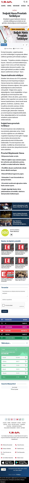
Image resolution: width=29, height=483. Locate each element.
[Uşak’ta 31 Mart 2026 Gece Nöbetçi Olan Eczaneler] (7, 274)
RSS (4, 469)
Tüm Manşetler (21, 452)
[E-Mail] (11, 235)
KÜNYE (18, 427)
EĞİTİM (5, 424)
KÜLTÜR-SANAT (15, 424)
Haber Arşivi (20, 457)
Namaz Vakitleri (7, 448)
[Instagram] (14, 419)
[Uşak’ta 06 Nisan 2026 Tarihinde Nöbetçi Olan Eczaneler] (21, 260)
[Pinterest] (11, 419)
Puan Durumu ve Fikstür (6, 453)
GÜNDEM (22, 424)
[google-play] (21, 463)
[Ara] (24, 2)
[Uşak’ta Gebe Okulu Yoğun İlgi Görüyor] (21, 274)
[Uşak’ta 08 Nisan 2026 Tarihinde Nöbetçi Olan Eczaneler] (7, 260)
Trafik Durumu (20, 448)
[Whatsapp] (23, 419)
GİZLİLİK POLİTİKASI (17, 426)
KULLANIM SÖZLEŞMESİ (10, 427)
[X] (9, 419)
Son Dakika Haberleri (8, 457)
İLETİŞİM (23, 427)
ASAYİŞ (3, 5)
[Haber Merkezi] (5, 232)
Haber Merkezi (9, 48)
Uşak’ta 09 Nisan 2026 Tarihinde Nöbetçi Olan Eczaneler (21, 253)
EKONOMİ (16, 5)
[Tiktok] (20, 419)
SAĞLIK (23, 5)
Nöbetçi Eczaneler (7, 444)
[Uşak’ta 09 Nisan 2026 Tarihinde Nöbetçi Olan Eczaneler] (21, 247)
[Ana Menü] (26, 2)
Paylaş (4, 44)
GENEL (9, 5)
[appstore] (8, 463)
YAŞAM (24, 422)
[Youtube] (17, 419)
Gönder (4, 311)
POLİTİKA (9, 426)
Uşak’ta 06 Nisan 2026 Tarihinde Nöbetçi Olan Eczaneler (21, 266)
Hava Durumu (20, 444)
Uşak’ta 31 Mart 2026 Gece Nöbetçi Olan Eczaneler (7, 280)
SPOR (9, 424)
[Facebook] (6, 419)
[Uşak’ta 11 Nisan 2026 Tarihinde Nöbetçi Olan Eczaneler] (7, 247)
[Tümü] (27, 343)
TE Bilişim (18, 474)
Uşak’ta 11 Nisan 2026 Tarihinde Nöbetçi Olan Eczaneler (7, 253)
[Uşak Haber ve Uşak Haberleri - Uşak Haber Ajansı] (7, 2)
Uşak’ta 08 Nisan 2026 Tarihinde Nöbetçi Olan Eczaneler (7, 266)
